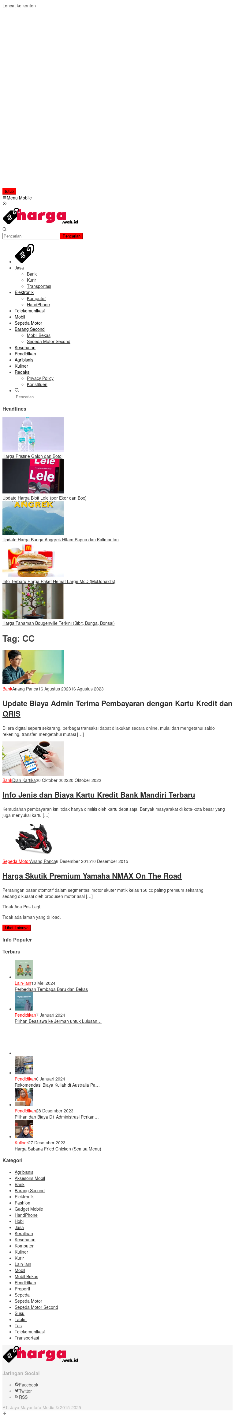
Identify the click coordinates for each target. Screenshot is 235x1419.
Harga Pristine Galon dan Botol (32, 456)
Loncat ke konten (19, 5)
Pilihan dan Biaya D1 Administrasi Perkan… (57, 1117)
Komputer (24, 1246)
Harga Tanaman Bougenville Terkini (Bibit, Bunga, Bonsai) (58, 623)
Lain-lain (23, 983)
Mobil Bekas (26, 1276)
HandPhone (26, 1215)
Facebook (28, 1385)
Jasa (19, 1227)
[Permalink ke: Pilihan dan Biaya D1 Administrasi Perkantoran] (24, 1104)
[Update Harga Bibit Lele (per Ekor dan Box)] (33, 492)
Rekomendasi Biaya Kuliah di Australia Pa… (57, 1085)
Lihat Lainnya (16, 928)
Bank (7, 689)
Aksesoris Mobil (30, 1178)
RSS (23, 1397)
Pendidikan (25, 1015)
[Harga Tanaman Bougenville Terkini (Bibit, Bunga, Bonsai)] (33, 617)
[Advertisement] (41, 101)
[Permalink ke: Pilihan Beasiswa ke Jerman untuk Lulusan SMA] (24, 1009)
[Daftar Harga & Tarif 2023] (40, 223)
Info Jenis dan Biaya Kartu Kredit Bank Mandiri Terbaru (98, 794)
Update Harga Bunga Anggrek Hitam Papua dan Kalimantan (60, 539)
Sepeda (22, 1295)
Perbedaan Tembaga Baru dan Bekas (51, 989)
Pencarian (71, 236)
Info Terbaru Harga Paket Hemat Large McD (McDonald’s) (58, 581)
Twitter (25, 1391)
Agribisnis (24, 1172)
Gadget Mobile (29, 1209)
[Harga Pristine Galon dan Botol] (33, 450)
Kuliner (21, 1142)
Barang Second (30, 1190)
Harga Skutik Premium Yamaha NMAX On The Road (92, 875)
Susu (19, 1313)
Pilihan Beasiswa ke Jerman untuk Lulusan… (58, 1021)
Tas (18, 1325)
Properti (22, 1289)
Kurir (19, 1258)
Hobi (19, 1221)
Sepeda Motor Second (36, 1307)
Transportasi (27, 1338)
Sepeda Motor (16, 861)
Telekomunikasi (30, 1331)
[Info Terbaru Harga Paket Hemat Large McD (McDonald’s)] (33, 575)
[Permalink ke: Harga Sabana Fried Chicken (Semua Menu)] (24, 1136)
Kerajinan (24, 1233)
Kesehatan (25, 1239)
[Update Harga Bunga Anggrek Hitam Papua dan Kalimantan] (33, 533)
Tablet (21, 1319)
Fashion (22, 1203)
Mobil (20, 1270)
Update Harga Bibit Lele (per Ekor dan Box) (44, 498)
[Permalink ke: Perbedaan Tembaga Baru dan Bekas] (24, 977)
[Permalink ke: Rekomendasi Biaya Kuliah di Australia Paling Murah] (24, 1072)
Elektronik (24, 1196)
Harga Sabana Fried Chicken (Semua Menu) (58, 1149)
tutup (9, 191)
